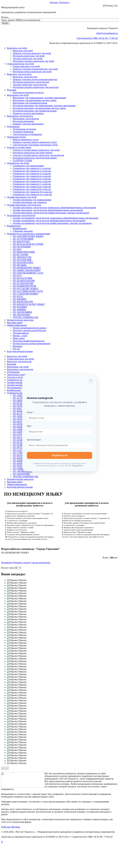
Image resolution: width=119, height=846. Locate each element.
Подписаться (59, 455)
